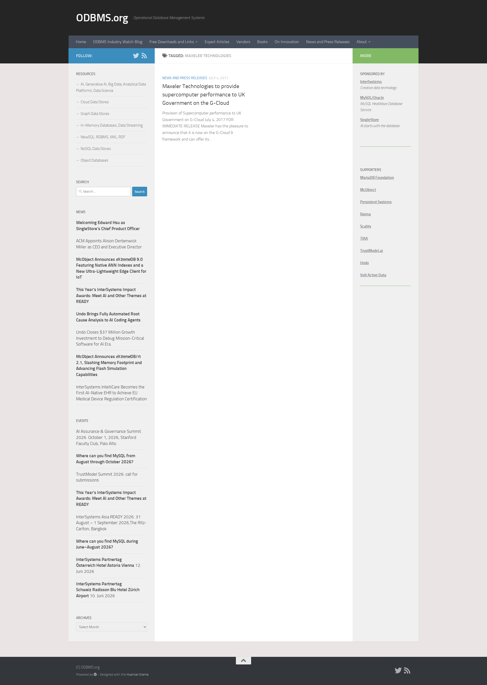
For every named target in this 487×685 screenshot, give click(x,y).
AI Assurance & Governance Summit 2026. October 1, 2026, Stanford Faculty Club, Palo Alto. (108, 437)
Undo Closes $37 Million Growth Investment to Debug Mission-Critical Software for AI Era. (110, 338)
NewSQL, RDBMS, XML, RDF (103, 137)
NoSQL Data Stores (96, 148)
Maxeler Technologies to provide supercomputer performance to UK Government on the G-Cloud (203, 94)
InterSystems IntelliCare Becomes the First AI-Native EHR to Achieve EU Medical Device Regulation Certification (111, 392)
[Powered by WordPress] (95, 674)
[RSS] (144, 56)
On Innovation (287, 41)
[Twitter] (136, 56)
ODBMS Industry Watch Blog (117, 41)
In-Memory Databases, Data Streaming (112, 125)
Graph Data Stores (95, 113)
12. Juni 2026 (108, 565)
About (362, 41)
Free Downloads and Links (171, 41)
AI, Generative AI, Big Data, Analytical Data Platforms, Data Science (111, 87)
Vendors (243, 41)
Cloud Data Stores (95, 102)
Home (81, 41)
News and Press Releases (328, 41)
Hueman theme (138, 674)
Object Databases (94, 160)
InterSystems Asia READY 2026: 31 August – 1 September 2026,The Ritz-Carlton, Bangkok (111, 522)
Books (262, 41)
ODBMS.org (102, 17)
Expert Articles (217, 41)
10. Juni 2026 (108, 589)
